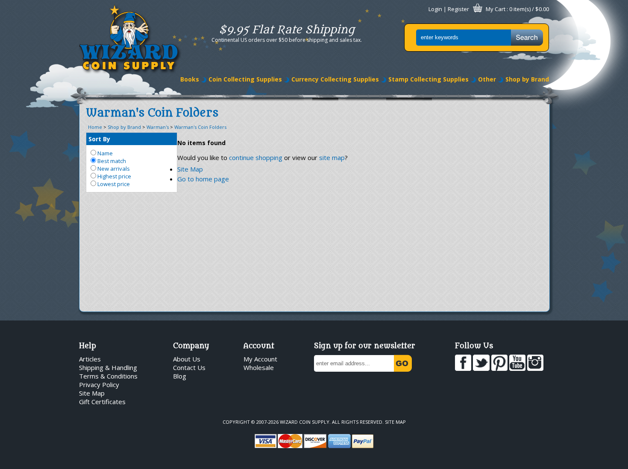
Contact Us (189, 367)
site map (332, 157)
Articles (90, 359)
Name (104, 153)
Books (189, 79)
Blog (179, 376)
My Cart (495, 9)
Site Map (190, 169)
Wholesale (259, 367)
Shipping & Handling (108, 367)
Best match (111, 161)
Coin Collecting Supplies (245, 79)
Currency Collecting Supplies (335, 79)
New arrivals (113, 168)
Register (458, 9)
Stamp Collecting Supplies (428, 79)
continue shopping (255, 157)
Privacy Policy (99, 384)
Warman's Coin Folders (200, 127)
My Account (260, 359)
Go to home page (203, 179)
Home (95, 127)
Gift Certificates (102, 401)
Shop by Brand (527, 79)
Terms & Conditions (108, 376)
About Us (186, 359)
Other (487, 79)
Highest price (113, 176)
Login (435, 9)
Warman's (158, 127)
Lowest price (113, 184)
